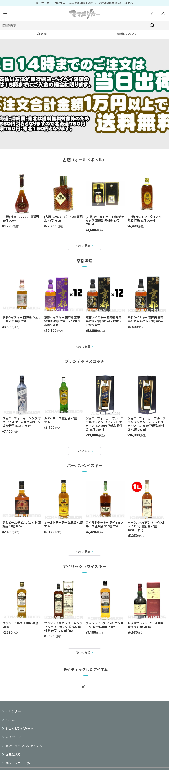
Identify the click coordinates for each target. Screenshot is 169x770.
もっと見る (83, 245)
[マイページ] (163, 14)
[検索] (152, 25)
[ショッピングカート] (153, 14)
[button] (5, 14)
